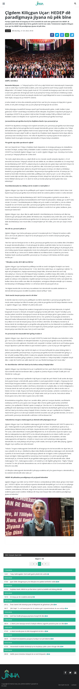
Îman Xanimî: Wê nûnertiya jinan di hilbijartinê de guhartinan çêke (31, 605)
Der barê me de (63, 685)
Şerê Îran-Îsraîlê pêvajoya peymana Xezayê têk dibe (27, 616)
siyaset (8, 31)
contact (73, 685)
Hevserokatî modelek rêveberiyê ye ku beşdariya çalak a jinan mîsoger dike (35, 646)
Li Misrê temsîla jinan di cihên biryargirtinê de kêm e (27, 631)
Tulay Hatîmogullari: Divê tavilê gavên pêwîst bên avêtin (28, 574)
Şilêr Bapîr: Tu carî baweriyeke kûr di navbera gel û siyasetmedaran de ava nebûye (37, 608)
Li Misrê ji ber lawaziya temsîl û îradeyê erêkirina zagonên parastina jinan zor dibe (37, 624)
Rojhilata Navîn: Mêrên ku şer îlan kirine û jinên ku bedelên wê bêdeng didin (35, 589)
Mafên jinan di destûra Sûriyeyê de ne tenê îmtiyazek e (28, 654)
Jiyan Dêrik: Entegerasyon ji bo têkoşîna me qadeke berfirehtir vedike (33, 582)
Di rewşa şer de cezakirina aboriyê (21, 597)
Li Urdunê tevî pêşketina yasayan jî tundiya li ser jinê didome (30, 639)
